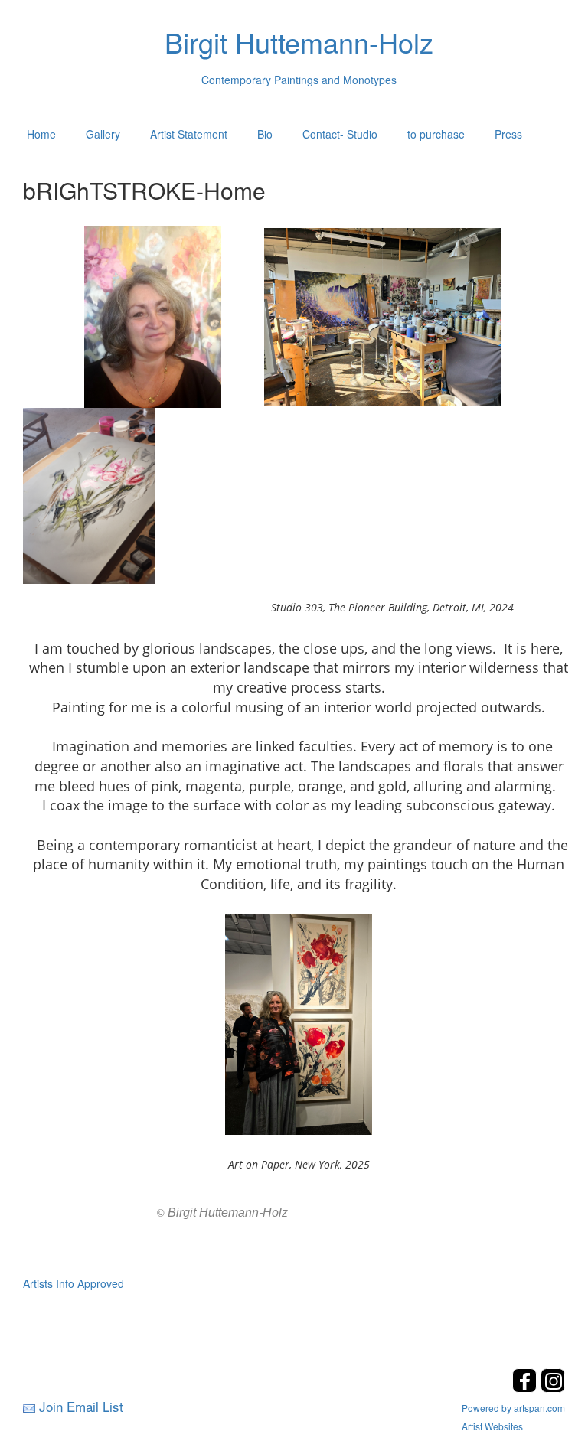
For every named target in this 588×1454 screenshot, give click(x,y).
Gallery (103, 134)
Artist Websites (492, 1426)
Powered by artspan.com (513, 1407)
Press (508, 134)
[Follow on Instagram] (553, 1387)
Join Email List (81, 1406)
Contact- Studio (339, 134)
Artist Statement (188, 134)
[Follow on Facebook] (526, 1387)
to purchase (436, 134)
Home (41, 134)
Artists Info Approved (73, 1283)
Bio (265, 134)
